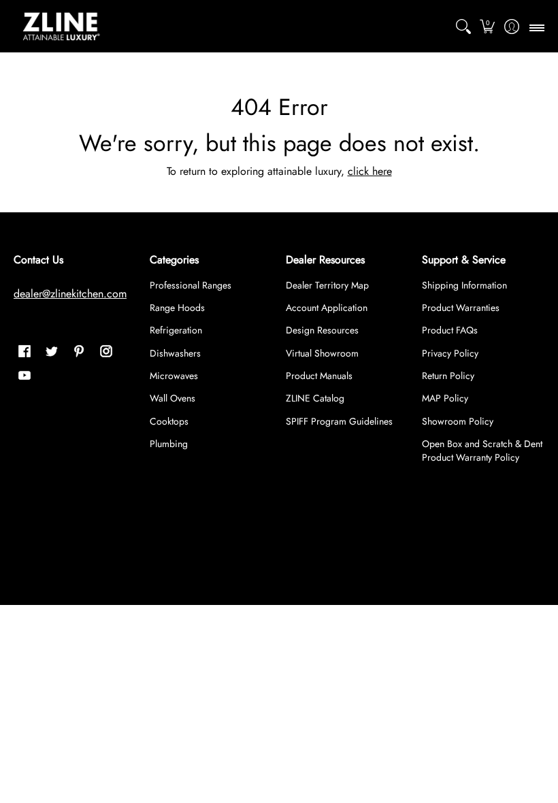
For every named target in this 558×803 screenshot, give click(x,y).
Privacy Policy (450, 353)
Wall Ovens (172, 398)
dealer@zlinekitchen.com (70, 293)
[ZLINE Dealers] (61, 26)
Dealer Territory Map (327, 285)
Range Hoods (177, 307)
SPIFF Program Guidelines (339, 421)
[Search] (463, 26)
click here (370, 171)
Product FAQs (450, 330)
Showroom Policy (457, 421)
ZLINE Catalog (315, 398)
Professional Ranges (190, 285)
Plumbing (169, 443)
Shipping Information (464, 285)
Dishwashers (175, 353)
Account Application (326, 307)
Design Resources (322, 330)
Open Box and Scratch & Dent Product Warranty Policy (482, 450)
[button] (487, 26)
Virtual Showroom (322, 353)
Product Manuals (319, 375)
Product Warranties (460, 307)
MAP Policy (445, 398)
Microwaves (174, 375)
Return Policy (448, 375)
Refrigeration (176, 330)
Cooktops (169, 421)
